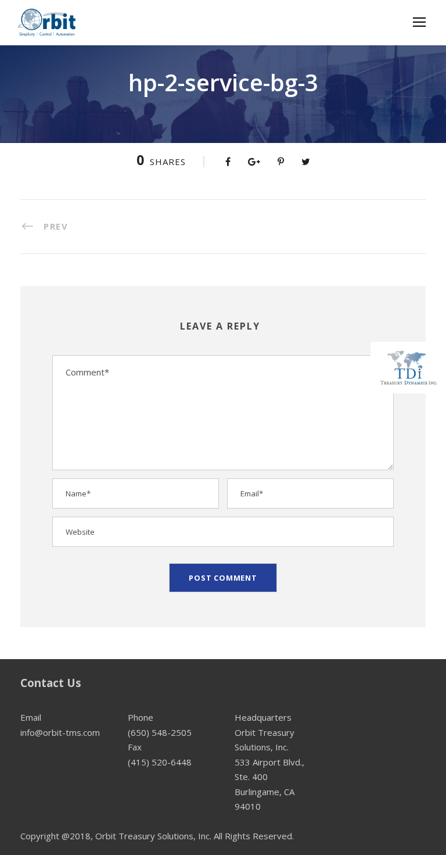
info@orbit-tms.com (60, 732)
